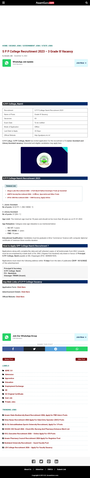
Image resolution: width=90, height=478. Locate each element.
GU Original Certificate (14, 394)
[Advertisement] (45, 24)
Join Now (81, 63)
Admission (9, 375)
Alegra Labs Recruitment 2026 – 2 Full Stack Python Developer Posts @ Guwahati (37, 191)
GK (6, 390)
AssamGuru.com (52, 475)
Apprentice (9, 378)
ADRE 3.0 (8, 371)
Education (9, 382)
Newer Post (9, 359)
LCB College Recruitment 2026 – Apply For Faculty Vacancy (28, 448)
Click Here (21, 287)
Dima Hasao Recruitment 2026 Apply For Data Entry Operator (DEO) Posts (34, 420)
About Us (27, 469)
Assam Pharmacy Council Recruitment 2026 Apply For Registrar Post (32, 438)
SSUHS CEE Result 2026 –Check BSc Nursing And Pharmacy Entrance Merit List (36, 429)
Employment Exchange (14, 386)
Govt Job (8, 398)
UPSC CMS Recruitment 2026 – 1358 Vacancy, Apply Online (28, 197)
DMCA (50, 469)
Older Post (81, 359)
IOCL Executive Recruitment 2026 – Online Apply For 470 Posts (29, 434)
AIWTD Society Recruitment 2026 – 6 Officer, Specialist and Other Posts (33, 194)
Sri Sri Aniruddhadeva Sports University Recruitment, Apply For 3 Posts (33, 425)
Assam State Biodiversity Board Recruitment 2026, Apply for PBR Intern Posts (35, 415)
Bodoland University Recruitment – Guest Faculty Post (26, 443)
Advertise (39, 469)
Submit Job (61, 469)
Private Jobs (10, 402)
